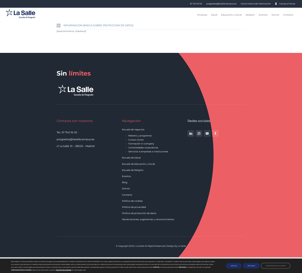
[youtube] (207, 133)
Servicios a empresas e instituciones (148, 151)
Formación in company (141, 143)
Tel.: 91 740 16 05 (67, 132)
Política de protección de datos (139, 213)
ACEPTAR (234, 266)
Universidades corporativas (143, 147)
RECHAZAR (251, 266)
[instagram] (199, 133)
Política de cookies (132, 201)
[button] (151, 25)
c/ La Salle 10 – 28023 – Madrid (76, 146)
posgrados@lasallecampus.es (75, 139)
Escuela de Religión (132, 170)
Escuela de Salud (131, 157)
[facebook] (215, 133)
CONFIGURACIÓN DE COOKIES (276, 266)
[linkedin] (190, 133)
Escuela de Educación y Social (138, 164)
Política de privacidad (134, 207)
